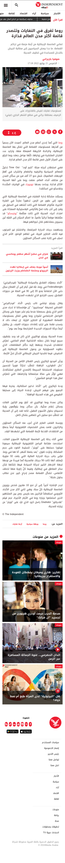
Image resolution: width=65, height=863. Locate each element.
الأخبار (57, 13)
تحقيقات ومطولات (50, 827)
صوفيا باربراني (51, 59)
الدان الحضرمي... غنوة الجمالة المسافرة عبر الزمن (34, 657)
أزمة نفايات (17, 524)
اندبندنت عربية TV (51, 832)
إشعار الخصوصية (51, 748)
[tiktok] (10, 724)
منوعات (38, 537)
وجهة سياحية (32, 524)
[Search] (16, 5)
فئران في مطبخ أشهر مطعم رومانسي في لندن (27, 256)
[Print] (37, 132)
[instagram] (22, 724)
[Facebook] (30, 724)
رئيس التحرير (53, 754)
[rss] (6, 724)
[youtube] (18, 724)
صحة (57, 821)
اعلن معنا (54, 765)
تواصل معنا (54, 759)
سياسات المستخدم (50, 742)
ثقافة (11, 13)
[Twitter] (26, 724)
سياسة (45, 13)
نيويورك (29, 184)
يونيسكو (12, 213)
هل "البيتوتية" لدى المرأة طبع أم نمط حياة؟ (35, 698)
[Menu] (5, 5)
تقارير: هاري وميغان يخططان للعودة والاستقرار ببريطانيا (36, 574)
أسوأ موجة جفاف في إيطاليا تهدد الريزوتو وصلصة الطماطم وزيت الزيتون (27, 269)
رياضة (56, 815)
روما (60, 142)
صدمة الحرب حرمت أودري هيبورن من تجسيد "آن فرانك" (36, 615)
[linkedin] (14, 724)
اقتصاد (23, 13)
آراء (34, 13)
